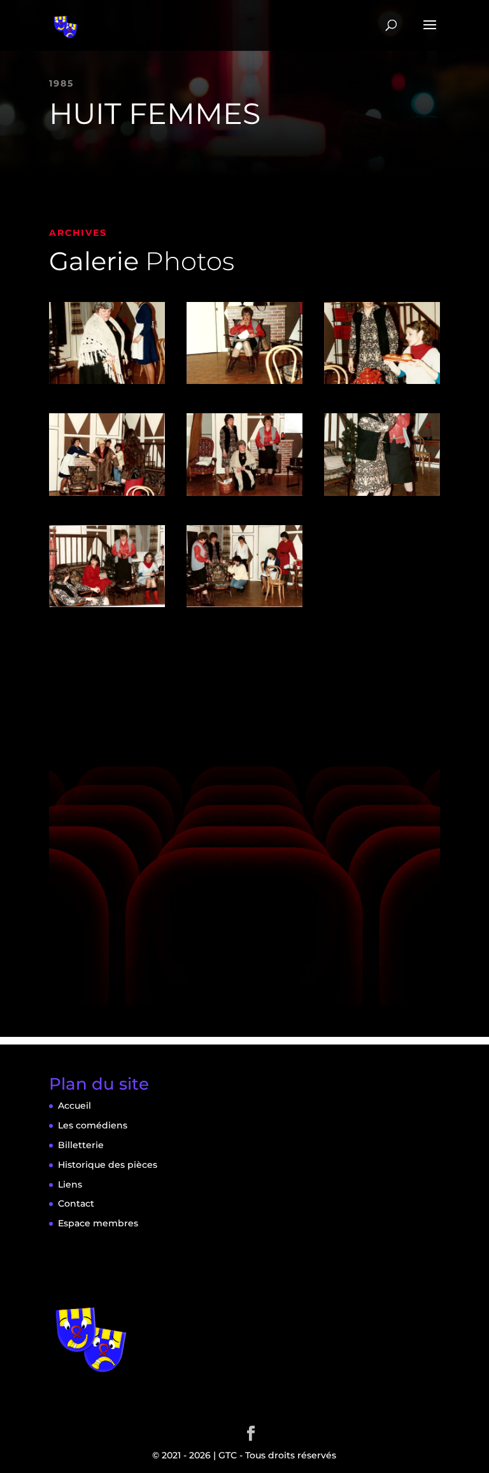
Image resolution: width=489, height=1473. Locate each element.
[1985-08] (244, 496)
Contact (76, 1203)
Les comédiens (92, 1125)
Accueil (74, 1105)
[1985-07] (107, 496)
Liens (70, 1184)
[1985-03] (382, 384)
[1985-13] (244, 607)
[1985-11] (382, 496)
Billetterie (81, 1145)
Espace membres (98, 1223)
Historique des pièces (107, 1164)
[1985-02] (244, 384)
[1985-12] (107, 607)
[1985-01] (107, 384)
